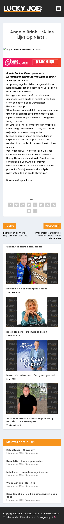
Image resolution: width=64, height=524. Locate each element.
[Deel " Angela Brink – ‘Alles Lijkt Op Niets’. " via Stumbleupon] (54, 205)
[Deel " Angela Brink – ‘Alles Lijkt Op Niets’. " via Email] (29, 211)
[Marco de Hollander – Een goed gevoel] (32, 355)
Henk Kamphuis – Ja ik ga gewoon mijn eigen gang (31, 495)
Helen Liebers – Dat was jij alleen (26, 331)
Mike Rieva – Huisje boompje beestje (27, 472)
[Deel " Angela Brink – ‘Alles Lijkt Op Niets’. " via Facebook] (10, 205)
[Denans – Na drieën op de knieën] (32, 268)
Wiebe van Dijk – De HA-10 (21, 483)
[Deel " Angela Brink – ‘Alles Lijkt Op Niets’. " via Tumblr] (29, 205)
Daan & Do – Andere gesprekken (24, 461)
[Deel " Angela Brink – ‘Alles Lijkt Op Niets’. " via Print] (35, 211)
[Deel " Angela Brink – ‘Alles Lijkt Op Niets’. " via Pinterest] (35, 205)
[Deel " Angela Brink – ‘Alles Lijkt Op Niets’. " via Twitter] (16, 205)
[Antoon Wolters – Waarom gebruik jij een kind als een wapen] (32, 398)
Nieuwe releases (32, 453)
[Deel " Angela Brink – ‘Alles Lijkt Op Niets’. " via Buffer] (47, 205)
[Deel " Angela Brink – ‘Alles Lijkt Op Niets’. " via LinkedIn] (41, 205)
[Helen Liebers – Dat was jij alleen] (32, 312)
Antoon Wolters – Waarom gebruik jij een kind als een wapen (29, 420)
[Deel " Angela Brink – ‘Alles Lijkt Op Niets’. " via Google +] (23, 205)
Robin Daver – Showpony (20, 450)
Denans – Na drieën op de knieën (27, 288)
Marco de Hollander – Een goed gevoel (30, 375)
